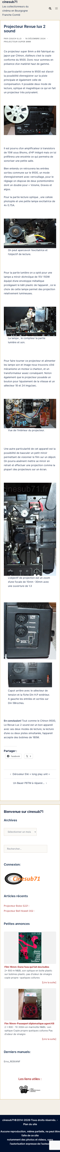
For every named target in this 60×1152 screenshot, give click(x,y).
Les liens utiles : (29, 1079)
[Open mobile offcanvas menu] (56, 8)
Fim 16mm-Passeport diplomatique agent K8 (29, 1023)
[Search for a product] (50, 8)
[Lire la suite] (49, 982)
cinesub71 (10, 2)
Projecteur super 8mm (17, 41)
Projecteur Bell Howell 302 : (19, 910)
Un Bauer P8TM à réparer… (28, 783)
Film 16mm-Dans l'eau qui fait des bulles (26, 966)
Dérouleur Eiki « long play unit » (31, 774)
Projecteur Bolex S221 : (16, 905)
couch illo (15, 38)
